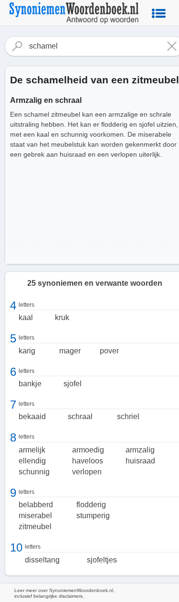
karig (27, 351)
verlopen (87, 472)
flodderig (91, 505)
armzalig (140, 450)
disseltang (42, 560)
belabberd (36, 505)
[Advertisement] (89, 254)
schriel (128, 416)
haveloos (87, 461)
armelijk (32, 450)
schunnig (34, 472)
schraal (80, 416)
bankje (30, 384)
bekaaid (32, 416)
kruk (62, 317)
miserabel (35, 516)
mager (70, 351)
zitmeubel (35, 526)
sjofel (72, 384)
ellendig (32, 461)
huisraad (140, 461)
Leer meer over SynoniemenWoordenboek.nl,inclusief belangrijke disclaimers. (64, 593)
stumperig (93, 516)
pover (109, 351)
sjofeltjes (102, 560)
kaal (26, 317)
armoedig (88, 450)
